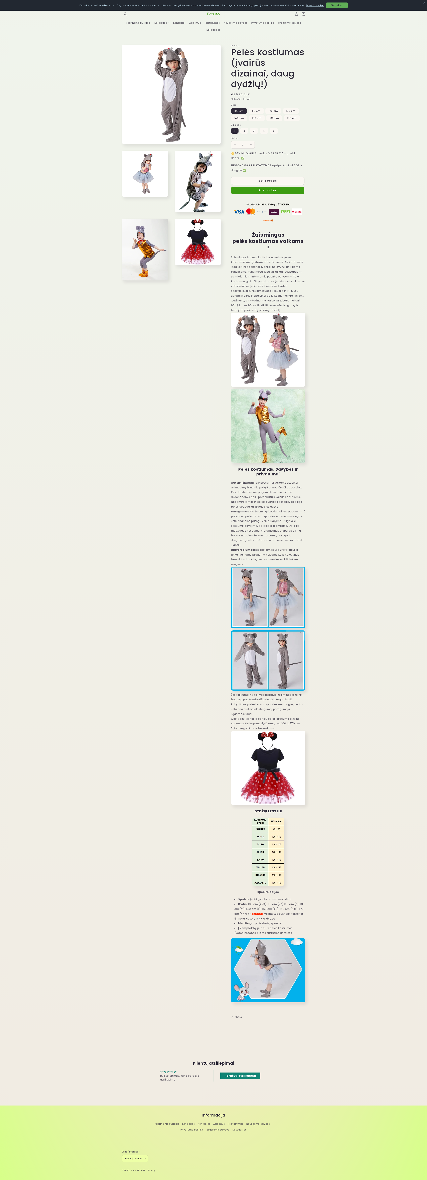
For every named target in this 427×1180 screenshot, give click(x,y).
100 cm (239, 111)
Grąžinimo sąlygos (217, 1129)
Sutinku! (337, 5)
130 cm (290, 111)
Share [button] (238, 1017)
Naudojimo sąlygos (258, 1124)
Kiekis (234, 138)
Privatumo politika (191, 1129)
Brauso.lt (135, 1170)
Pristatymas (235, 1124)
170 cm (292, 118)
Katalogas (188, 1124)
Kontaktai (204, 1124)
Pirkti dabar (267, 190)
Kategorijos (240, 1129)
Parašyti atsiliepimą (240, 1076)
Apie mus (219, 1124)
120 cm (273, 111)
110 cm (256, 111)
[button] (125, 14)
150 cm (256, 118)
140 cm (239, 118)
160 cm (274, 118)
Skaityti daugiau (315, 5)
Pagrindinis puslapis (167, 1124)
